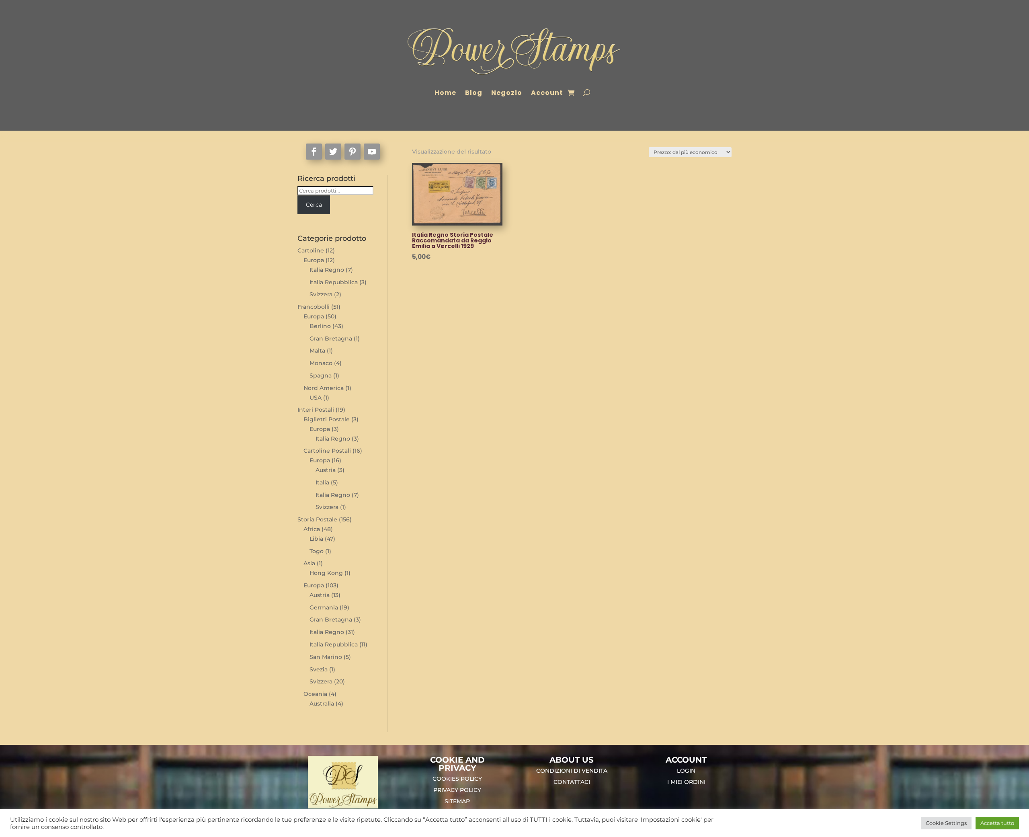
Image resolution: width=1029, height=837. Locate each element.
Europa (313, 260)
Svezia (319, 669)
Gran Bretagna (331, 338)
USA (316, 397)
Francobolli (313, 306)
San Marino (326, 657)
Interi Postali (315, 409)
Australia (322, 703)
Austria (326, 470)
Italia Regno (327, 269)
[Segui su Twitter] (333, 152)
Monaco (321, 363)
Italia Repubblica (334, 282)
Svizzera (321, 294)
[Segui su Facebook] (314, 152)
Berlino (320, 326)
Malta (317, 350)
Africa (311, 529)
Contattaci (571, 782)
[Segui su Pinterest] (352, 152)
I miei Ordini (686, 782)
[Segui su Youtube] (372, 152)
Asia (309, 563)
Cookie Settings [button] (946, 823)
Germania (324, 607)
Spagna (321, 375)
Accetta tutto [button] (997, 823)
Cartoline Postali (327, 450)
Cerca (314, 204)
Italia (322, 482)
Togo (317, 551)
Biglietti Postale (326, 419)
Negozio (506, 92)
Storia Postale (317, 519)
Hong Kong (326, 572)
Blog (473, 92)
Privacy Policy (457, 790)
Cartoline (310, 250)
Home (445, 92)
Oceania (315, 694)
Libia (316, 538)
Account (547, 92)
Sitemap (457, 801)
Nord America (323, 388)
